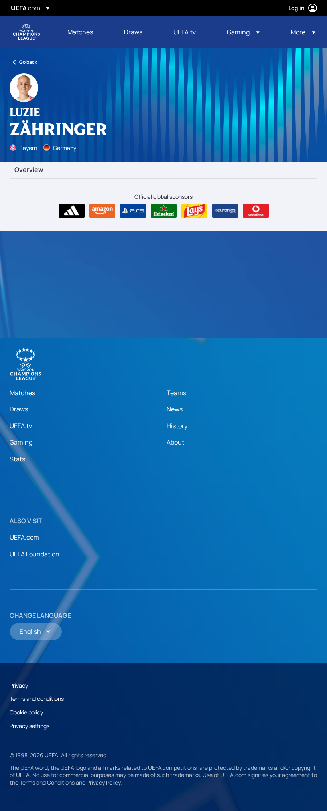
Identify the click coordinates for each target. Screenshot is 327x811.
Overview (28, 170)
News (175, 409)
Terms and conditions (37, 698)
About (175, 442)
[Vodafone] (256, 211)
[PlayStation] (133, 211)
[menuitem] (85, 32)
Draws (19, 409)
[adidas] (72, 211)
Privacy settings (29, 726)
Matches (22, 392)
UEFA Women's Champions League (26, 32)
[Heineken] (164, 211)
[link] (80, 32)
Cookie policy (26, 712)
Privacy (19, 685)
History (177, 425)
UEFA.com (24, 537)
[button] (243, 32)
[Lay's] (194, 211)
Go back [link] (28, 62)
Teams (176, 392)
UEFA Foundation (34, 554)
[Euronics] (225, 211)
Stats (17, 459)
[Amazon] (102, 211)
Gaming (21, 442)
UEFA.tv (21, 425)
